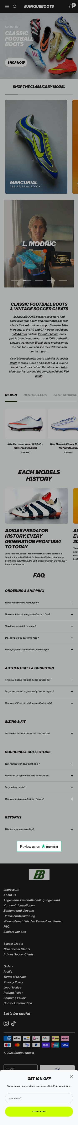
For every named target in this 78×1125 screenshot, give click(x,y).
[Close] (71, 1076)
